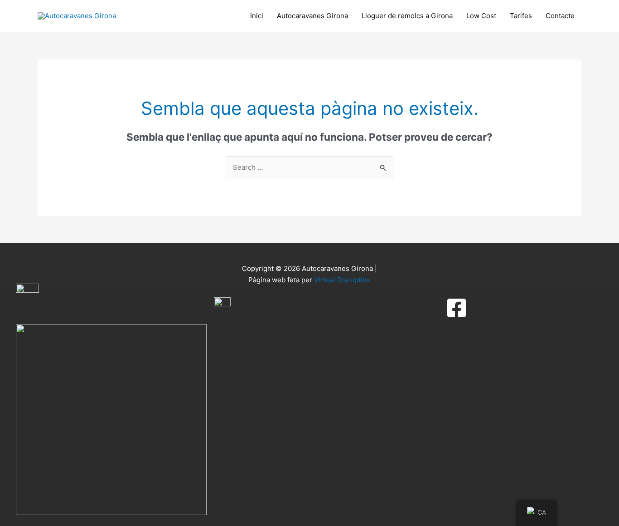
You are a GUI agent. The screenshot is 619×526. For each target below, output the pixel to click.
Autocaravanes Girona (312, 15)
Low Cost (481, 15)
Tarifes (521, 15)
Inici (256, 15)
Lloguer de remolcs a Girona (407, 15)
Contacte (560, 15)
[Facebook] (456, 308)
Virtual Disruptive (342, 279)
